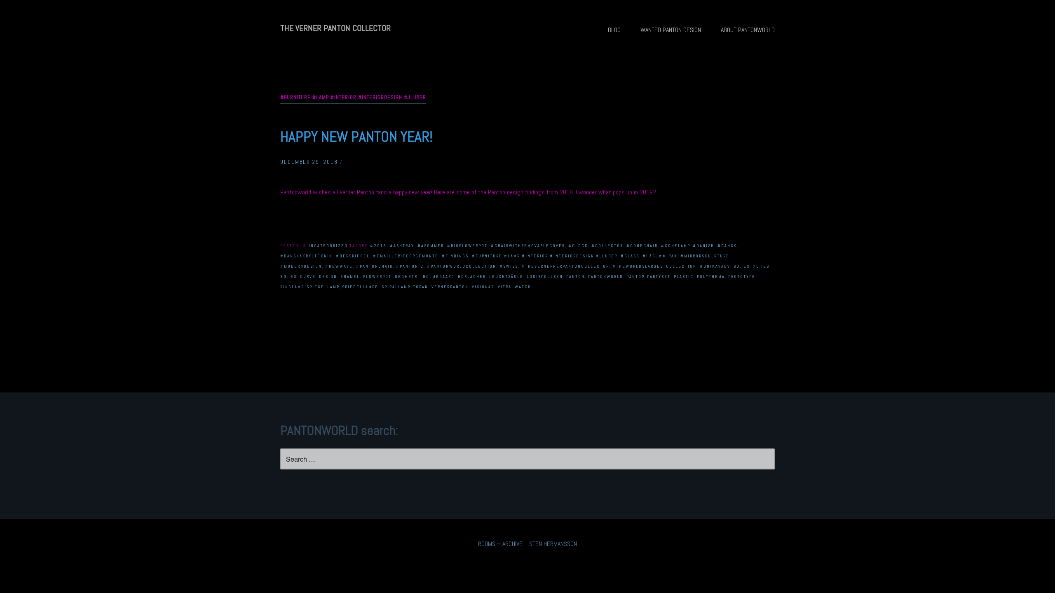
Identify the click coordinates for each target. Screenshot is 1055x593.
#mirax (668, 256)
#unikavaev (715, 266)
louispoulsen (545, 276)
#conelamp (675, 245)
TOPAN (420, 286)
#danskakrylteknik (306, 256)
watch (523, 286)
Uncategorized (327, 245)
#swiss (508, 266)
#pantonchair (374, 266)
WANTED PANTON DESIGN (670, 30)
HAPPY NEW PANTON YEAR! (356, 136)
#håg (649, 256)
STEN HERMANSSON (553, 543)
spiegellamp (323, 286)
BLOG (614, 30)
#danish (703, 245)
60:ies (742, 266)
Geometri (407, 276)
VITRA (504, 286)
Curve (308, 276)
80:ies (288, 276)
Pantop (635, 276)
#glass (630, 256)
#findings (455, 256)
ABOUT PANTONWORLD (748, 30)
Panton (575, 276)
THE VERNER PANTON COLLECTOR (335, 28)
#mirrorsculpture (704, 256)
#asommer (430, 245)
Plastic (684, 276)
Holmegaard (439, 276)
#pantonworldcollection (461, 266)
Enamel (350, 276)
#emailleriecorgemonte (405, 256)
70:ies (761, 266)
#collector (607, 245)
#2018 (378, 245)
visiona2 (483, 286)
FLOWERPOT (377, 276)
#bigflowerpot (467, 245)
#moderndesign (301, 266)
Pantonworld (605, 276)
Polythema (711, 276)
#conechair (642, 245)
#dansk (727, 245)
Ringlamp (292, 286)
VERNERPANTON (450, 286)
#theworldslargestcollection (654, 266)
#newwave (339, 266)
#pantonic (410, 266)
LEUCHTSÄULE (506, 276)
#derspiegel (353, 256)
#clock (578, 245)
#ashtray (402, 245)
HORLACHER (472, 276)
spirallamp (396, 286)
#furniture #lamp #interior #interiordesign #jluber (544, 256)
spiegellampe (360, 286)
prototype (741, 276)
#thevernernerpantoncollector (565, 266)
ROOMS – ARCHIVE (500, 543)
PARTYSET (659, 276)
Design (328, 276)
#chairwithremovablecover (528, 245)
